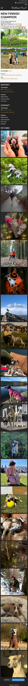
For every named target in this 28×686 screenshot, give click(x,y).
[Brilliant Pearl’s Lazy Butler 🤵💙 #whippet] (14, 609)
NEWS (10, 71)
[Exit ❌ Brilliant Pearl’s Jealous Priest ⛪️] (14, 582)
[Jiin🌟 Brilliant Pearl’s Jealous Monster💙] (14, 636)
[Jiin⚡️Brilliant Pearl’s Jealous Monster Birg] (14, 417)
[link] (11, 28)
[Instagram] (26, 4)
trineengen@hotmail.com (21, 2)
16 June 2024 (4, 19)
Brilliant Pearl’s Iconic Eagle (11, 25)
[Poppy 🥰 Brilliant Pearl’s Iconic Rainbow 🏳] (14, 171)
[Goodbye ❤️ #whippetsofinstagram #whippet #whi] (14, 198)
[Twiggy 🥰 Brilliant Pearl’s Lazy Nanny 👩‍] (14, 363)
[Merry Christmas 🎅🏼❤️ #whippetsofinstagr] (14, 554)
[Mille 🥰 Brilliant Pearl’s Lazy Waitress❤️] (14, 390)
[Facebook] (25, 4)
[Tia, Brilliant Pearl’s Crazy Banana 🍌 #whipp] (14, 308)
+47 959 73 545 (24, 0)
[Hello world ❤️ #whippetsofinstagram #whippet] (14, 144)
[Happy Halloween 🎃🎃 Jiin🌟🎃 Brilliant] (14, 280)
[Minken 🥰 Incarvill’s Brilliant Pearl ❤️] (14, 335)
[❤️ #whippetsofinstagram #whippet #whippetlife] (14, 226)
